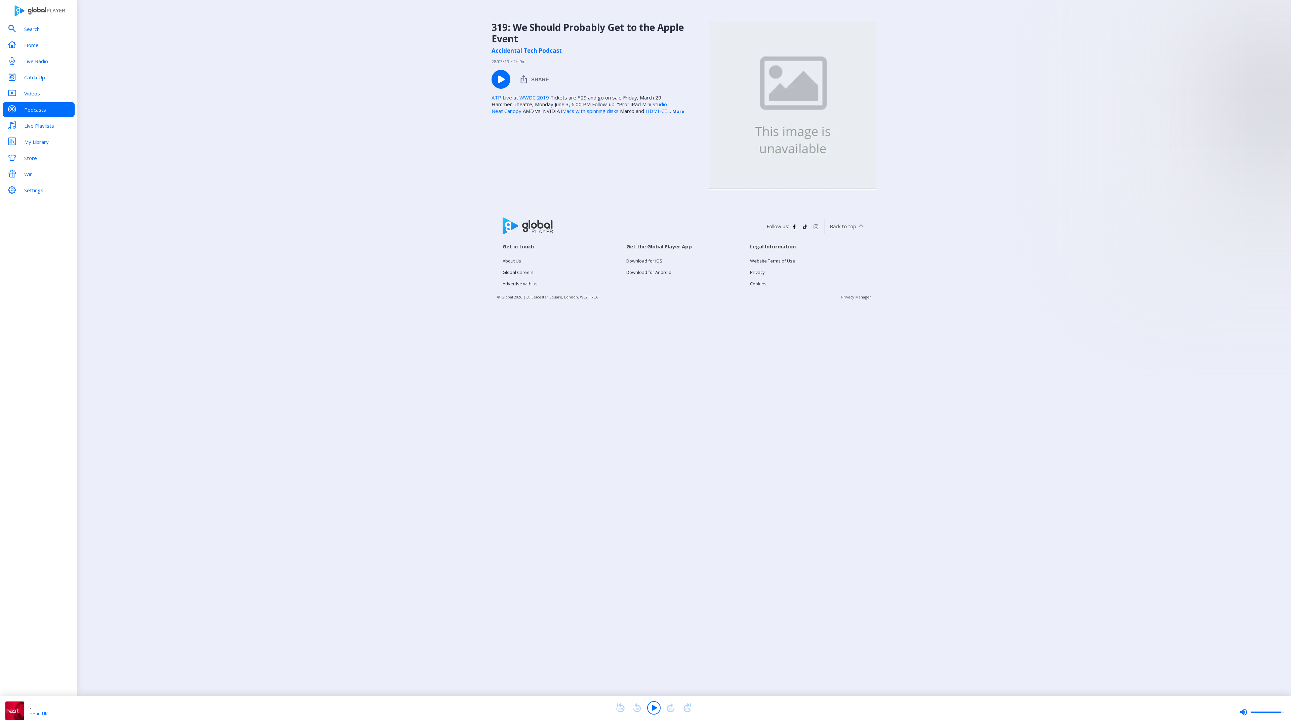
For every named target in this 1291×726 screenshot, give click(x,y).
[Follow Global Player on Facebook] (794, 229)
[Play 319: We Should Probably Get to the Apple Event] (501, 79)
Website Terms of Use (772, 261)
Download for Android (648, 272)
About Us (512, 261)
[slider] (1262, 712)
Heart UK (39, 714)
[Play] (654, 708)
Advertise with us (520, 284)
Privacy (757, 272)
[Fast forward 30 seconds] (670, 708)
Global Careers (518, 272)
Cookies (758, 284)
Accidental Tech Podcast (527, 50)
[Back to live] (687, 708)
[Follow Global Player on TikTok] (805, 229)
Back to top (843, 226)
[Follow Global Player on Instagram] (816, 229)
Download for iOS (644, 261)
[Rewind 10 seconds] (637, 708)
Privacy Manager (856, 297)
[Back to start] (620, 708)
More (678, 111)
